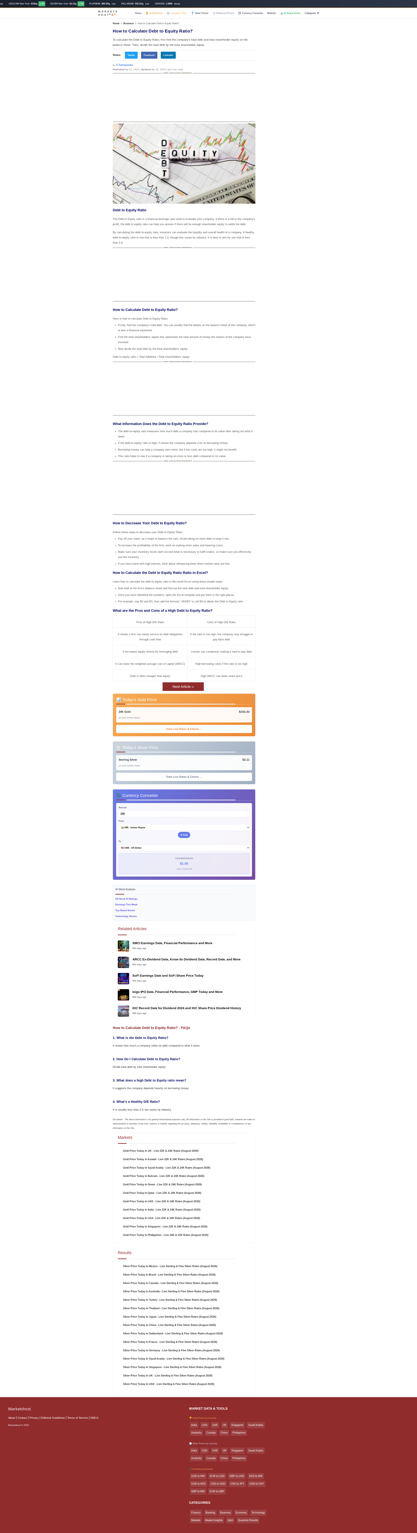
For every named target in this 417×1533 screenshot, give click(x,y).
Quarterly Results (248, 1520)
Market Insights (214, 1520)
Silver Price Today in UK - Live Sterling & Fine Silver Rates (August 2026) (167, 1375)
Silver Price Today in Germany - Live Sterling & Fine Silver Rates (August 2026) (171, 1350)
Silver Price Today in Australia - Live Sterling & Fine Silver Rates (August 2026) (171, 1291)
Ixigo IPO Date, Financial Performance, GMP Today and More (177, 992)
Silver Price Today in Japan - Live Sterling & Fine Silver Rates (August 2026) (169, 1316)
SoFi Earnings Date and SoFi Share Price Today (168, 975)
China (224, 1432)
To (120, 841)
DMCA (94, 1417)
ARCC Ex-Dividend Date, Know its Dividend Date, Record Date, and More (186, 959)
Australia (196, 1432)
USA (204, 1425)
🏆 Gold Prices (154, 13)
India (194, 1425)
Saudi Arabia (255, 1425)
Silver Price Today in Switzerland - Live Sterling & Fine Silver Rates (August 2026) (173, 1333)
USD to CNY (256, 1483)
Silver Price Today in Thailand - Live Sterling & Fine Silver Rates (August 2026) (171, 1308)
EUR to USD (217, 1476)
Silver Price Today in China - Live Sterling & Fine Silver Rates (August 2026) (169, 1325)
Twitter (131, 55)
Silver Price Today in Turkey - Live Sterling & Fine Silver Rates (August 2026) (170, 1299)
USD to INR (198, 1476)
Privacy (34, 1417)
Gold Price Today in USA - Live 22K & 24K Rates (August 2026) (161, 1218)
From (121, 821)
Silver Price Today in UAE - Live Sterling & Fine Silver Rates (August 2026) (168, 1384)
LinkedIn (168, 55)
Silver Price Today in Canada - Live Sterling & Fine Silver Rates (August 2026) (170, 1283)
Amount (123, 807)
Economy (241, 1512)
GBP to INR (198, 1491)
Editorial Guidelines (53, 1417)
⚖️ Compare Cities (177, 13)
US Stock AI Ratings (126, 899)
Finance (196, 1512)
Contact (22, 1417)
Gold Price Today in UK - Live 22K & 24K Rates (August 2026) (160, 1150)
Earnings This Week (126, 904)
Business (225, 1512)
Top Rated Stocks (125, 910)
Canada (211, 1432)
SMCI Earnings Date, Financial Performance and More (172, 943)
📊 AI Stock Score (290, 13)
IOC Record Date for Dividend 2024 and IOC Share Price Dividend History (186, 1008)
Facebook (149, 55)
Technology (258, 1512)
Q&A (230, 1520)
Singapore (237, 1425)
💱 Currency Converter (250, 13)
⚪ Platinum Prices (223, 13)
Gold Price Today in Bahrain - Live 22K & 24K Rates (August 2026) (163, 1176)
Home (138, 13)
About (11, 1417)
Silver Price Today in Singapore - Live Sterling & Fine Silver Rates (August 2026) (172, 1367)
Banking (210, 1512)
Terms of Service (77, 1417)
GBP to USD (237, 1476)
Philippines (238, 1432)
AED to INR (256, 1476)
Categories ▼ (312, 13)
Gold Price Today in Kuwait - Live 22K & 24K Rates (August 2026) (163, 1159)
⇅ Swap (184, 835)
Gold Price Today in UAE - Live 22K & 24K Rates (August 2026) (161, 1201)
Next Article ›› (183, 687)
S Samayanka (124, 65)
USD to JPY (237, 1483)
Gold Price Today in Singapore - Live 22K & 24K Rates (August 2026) (165, 1226)
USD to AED (198, 1483)
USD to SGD (218, 1483)
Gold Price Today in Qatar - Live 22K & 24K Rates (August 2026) (162, 1193)
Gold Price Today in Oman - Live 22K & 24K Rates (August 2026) (162, 1184)
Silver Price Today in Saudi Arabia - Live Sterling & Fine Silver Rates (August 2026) (173, 1358)
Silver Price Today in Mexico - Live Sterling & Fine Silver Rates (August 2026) (170, 1266)
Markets (271, 13)
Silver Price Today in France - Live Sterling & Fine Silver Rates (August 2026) (170, 1342)
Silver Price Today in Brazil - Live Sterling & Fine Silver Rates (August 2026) (169, 1274)
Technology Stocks (126, 916)
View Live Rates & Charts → (184, 729)
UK (224, 1425)
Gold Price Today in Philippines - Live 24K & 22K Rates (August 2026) (165, 1235)
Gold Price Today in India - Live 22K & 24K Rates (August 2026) (162, 1209)
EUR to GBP (217, 1491)
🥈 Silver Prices (199, 13)
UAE (215, 1425)
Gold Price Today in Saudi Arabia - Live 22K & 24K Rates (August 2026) (166, 1167)
